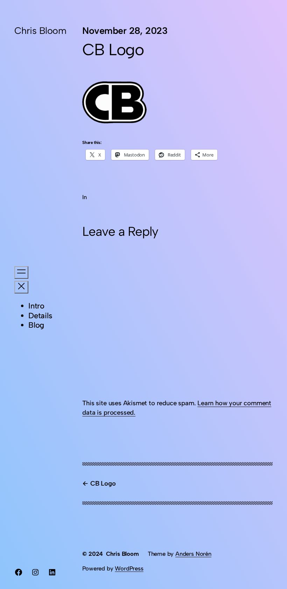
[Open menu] (21, 272)
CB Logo (102, 483)
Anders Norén (193, 553)
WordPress (129, 568)
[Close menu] (21, 287)
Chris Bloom (40, 30)
